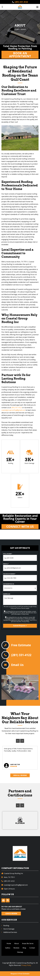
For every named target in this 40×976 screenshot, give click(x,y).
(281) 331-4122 (21, 2)
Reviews (16, 948)
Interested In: (8, 584)
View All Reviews (20, 775)
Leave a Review (11, 913)
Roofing (6, 925)
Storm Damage (8, 929)
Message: (6, 594)
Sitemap (20, 952)
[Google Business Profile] (8, 900)
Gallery (7, 948)
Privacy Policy (25, 614)
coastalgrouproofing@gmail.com (13, 410)
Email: (6, 564)
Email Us (17, 664)
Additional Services (10, 932)
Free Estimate (21, 645)
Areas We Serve (27, 943)
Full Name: (7, 553)
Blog (24, 948)
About (16, 943)
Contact (32, 948)
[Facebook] (3, 900)
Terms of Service (21, 608)
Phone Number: (9, 574)
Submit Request (19, 626)
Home (9, 943)
